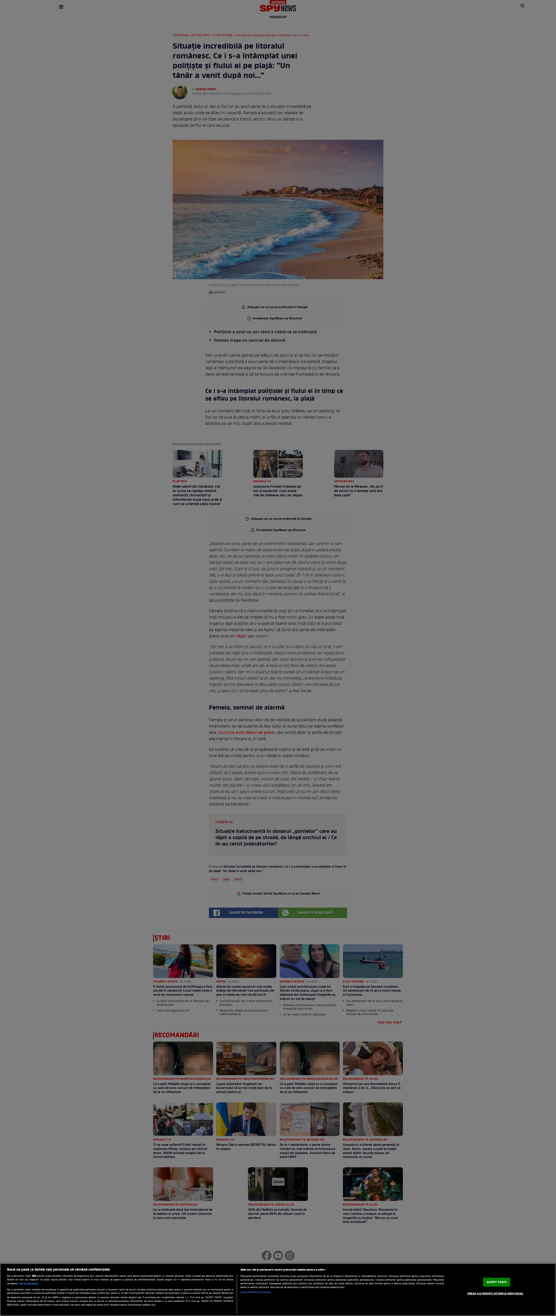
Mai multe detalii (28, 1284)
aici (187, 1297)
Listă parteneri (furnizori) (255, 1292)
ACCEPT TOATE (497, 1282)
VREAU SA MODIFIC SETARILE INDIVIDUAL (495, 1293)
